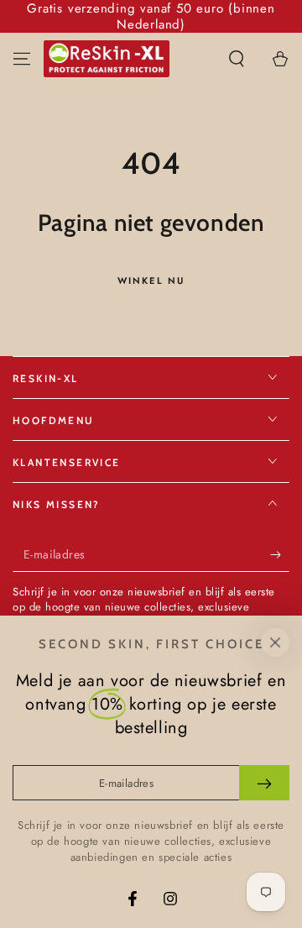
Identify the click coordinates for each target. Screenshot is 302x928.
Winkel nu (151, 280)
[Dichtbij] (275, 642)
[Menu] (22, 59)
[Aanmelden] (279, 555)
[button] (236, 59)
